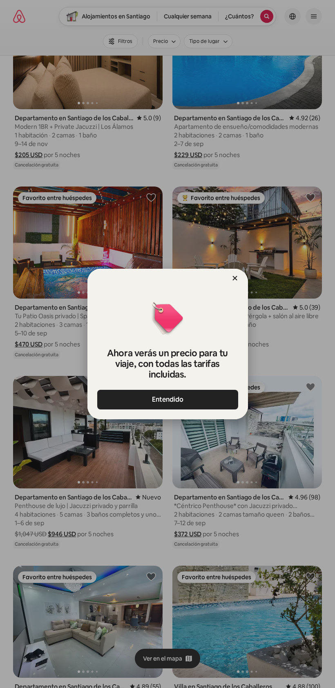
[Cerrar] (235, 278)
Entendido (167, 399)
